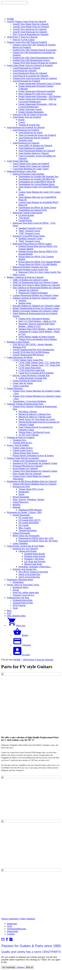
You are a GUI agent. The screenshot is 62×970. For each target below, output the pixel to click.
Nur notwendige (8, 967)
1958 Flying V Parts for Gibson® (38, 659)
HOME (17, 659)
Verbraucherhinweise (16, 929)
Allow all (29, 967)
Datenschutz (12, 931)
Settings (20, 967)
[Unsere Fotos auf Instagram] (11, 940)
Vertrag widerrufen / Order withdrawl (18, 918)
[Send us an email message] (3, 940)
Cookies (10, 934)
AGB (9, 926)
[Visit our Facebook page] (7, 940)
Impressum (12, 923)
